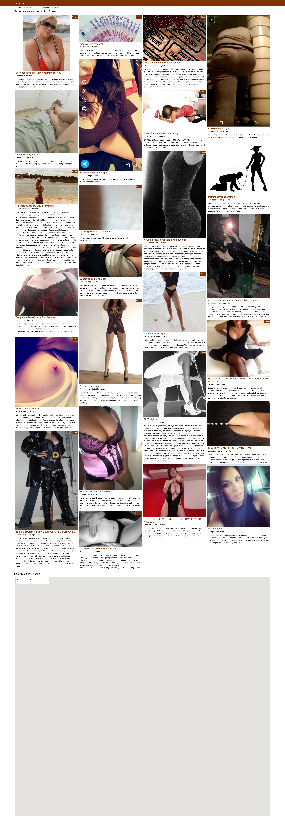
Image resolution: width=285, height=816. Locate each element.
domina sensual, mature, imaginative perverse (233, 300)
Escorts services (21, 8)
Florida (46, 8)
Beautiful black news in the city (161, 133)
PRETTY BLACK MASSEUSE (95, 491)
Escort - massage (90, 386)
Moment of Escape (154, 333)
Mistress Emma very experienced (162, 62)
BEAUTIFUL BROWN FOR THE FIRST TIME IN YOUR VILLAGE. (172, 520)
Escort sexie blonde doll (93, 278)
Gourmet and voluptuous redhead (98, 548)
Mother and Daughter (28, 408)
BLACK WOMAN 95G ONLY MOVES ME (230, 448)
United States (35, 8)
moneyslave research (92, 44)
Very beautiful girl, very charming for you (38, 72)
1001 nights (150, 419)
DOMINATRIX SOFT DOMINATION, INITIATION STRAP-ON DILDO (238, 380)
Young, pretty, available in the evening (165, 239)
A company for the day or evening (35, 205)
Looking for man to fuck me (95, 231)
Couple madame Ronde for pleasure (35, 317)
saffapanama (215, 528)
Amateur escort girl (219, 128)
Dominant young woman (221, 196)
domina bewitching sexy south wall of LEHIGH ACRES (45, 531)
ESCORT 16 (19, 3)
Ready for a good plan (28, 154)
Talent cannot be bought (93, 172)
